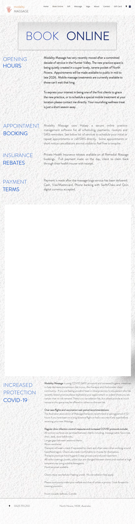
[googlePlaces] (126, 6)
